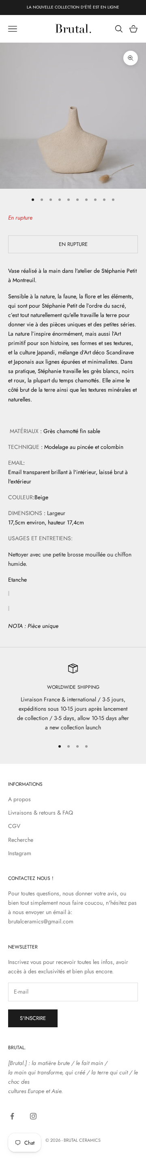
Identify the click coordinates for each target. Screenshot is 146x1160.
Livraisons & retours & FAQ (40, 813)
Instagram (19, 853)
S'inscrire (33, 1018)
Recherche (20, 840)
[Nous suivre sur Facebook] (12, 1116)
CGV (14, 826)
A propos (19, 799)
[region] (73, 698)
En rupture (73, 244)
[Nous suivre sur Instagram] (33, 1116)
